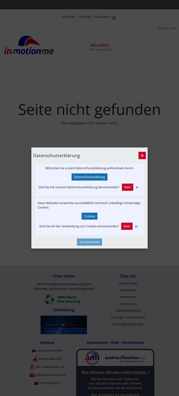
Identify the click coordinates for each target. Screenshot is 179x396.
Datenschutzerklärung (89, 177)
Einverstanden (89, 242)
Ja (137, 187)
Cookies (89, 216)
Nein (127, 187)
